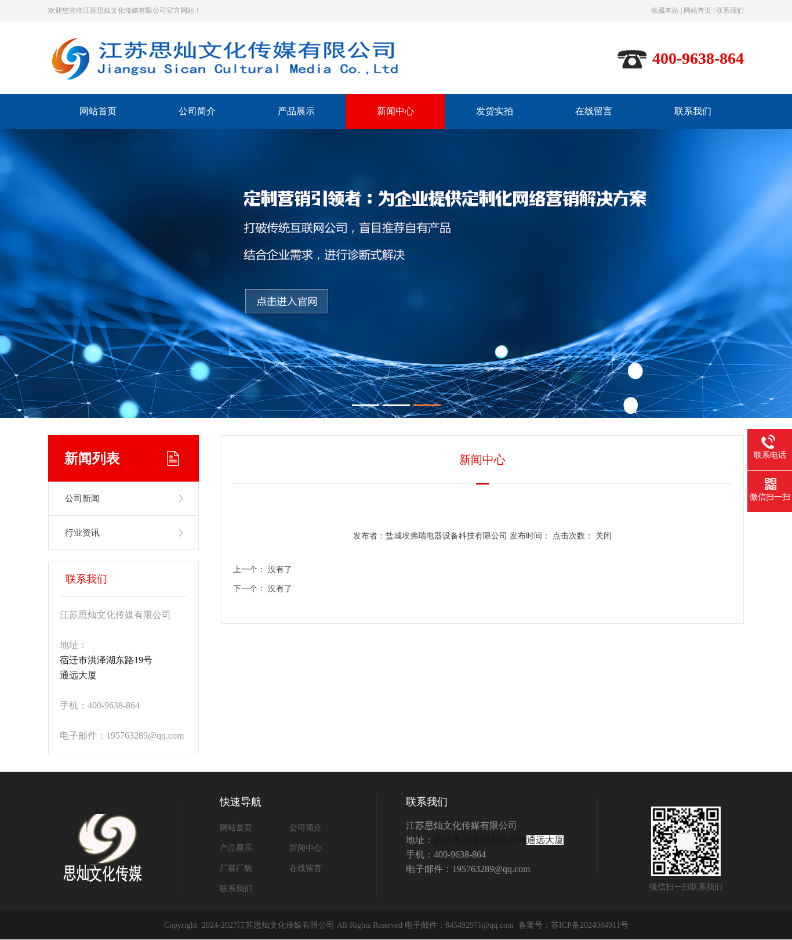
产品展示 (296, 111)
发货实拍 (494, 111)
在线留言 (593, 111)
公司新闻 (82, 498)
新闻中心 (395, 111)
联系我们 (730, 10)
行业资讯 (82, 532)
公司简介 (197, 111)
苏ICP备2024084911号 (589, 925)
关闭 (603, 536)
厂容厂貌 (236, 868)
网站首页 (697, 10)
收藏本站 (665, 10)
